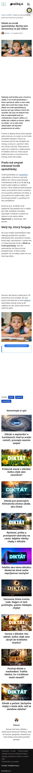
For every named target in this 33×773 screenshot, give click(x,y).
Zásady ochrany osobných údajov (14, 754)
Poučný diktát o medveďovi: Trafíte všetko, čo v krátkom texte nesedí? (16, 673)
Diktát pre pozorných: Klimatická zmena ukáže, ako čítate (16, 503)
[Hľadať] (28, 4)
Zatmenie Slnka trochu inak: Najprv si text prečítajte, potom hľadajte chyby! (16, 603)
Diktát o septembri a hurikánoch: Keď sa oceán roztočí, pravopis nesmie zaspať (16, 439)
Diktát (11, 397)
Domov (3, 15)
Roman (7, 33)
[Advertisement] (16, 79)
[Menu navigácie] (3, 4)
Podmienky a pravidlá (10, 762)
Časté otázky (23, 751)
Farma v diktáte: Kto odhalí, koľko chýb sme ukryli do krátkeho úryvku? (16, 638)
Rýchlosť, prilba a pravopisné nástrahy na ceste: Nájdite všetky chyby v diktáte (16, 537)
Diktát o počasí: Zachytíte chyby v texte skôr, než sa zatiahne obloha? (16, 706)
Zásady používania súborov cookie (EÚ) (15, 757)
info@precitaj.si (13, 766)
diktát (26, 300)
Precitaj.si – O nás (9, 751)
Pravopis (19, 397)
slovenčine (23, 175)
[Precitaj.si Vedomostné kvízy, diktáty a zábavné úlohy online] (16, 4)
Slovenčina (6, 401)
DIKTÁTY (9, 15)
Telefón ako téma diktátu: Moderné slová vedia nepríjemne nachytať (16, 570)
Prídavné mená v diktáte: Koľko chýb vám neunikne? (16, 471)
